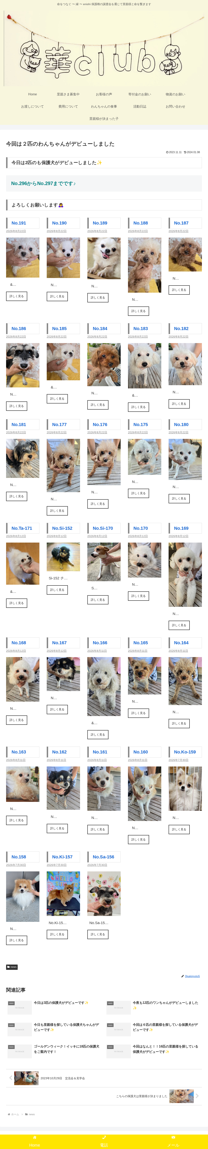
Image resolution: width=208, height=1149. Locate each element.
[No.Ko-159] (185, 808)
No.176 (100, 424)
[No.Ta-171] (22, 581)
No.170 (140, 528)
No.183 (140, 328)
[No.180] (185, 477)
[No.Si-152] (63, 568)
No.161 (100, 751)
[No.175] (144, 472)
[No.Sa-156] (104, 912)
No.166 (100, 642)
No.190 (59, 223)
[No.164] (185, 702)
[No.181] (22, 474)
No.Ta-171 (22, 528)
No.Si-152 (62, 528)
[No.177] (63, 489)
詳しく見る (17, 296)
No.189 (100, 223)
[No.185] (63, 377)
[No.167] (63, 688)
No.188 (140, 223)
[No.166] (104, 713)
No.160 (140, 751)
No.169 (181, 528)
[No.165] (144, 691)
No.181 (19, 424)
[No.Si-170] (104, 578)
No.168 (19, 642)
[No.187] (185, 268)
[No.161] (104, 808)
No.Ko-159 (185, 751)
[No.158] (22, 919)
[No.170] (144, 574)
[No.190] (63, 275)
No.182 (181, 328)
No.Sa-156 (103, 856)
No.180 (181, 424)
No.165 (140, 642)
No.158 (19, 856)
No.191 (19, 223)
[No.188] (144, 289)
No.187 (181, 223)
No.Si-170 (103, 528)
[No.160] (144, 818)
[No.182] (185, 382)
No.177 (59, 424)
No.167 (59, 642)
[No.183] (144, 385)
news (13, 967)
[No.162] (63, 807)
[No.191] (22, 274)
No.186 (19, 328)
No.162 (59, 751)
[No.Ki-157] (63, 912)
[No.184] (104, 383)
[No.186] (22, 384)
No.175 (140, 424)
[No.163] (22, 799)
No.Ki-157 (62, 856)
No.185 (59, 328)
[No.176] (104, 482)
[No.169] (185, 603)
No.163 (19, 751)
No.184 (100, 328)
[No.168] (22, 698)
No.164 (181, 642)
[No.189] (104, 276)
